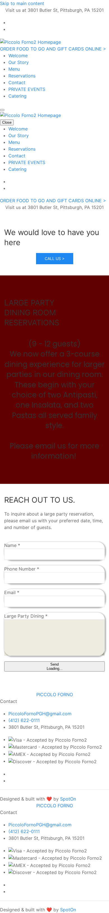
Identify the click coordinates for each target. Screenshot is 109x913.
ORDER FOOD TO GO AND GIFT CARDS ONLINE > (53, 49)
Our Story (18, 62)
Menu (14, 69)
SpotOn (68, 799)
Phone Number (21, 569)
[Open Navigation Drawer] (2, 110)
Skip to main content (22, 3)
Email (11, 592)
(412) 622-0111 (24, 720)
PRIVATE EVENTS (26, 89)
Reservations (21, 76)
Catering (17, 96)
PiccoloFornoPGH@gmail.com (40, 713)
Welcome (18, 55)
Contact (16, 82)
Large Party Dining (26, 616)
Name (12, 545)
